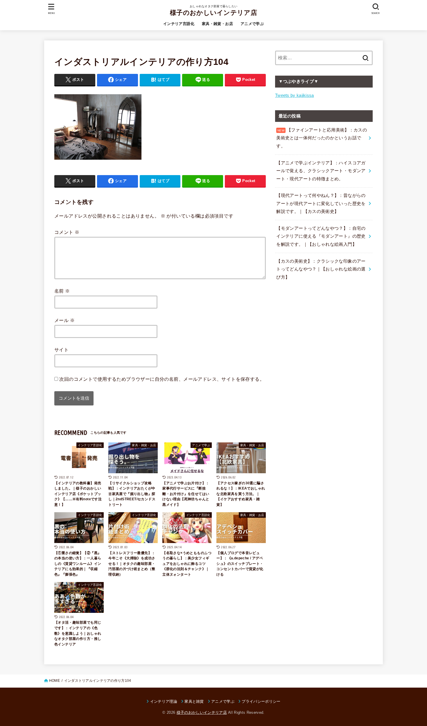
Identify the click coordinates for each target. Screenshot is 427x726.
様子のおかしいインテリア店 (213, 12)
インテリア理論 (163, 701)
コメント (66, 232)
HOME (54, 680)
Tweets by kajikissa (294, 95)
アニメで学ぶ (252, 24)
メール (64, 320)
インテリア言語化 (178, 24)
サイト (61, 349)
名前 (62, 290)
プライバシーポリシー (261, 701)
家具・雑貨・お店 (217, 24)
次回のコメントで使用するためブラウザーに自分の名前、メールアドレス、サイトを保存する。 (161, 379)
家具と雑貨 (194, 701)
